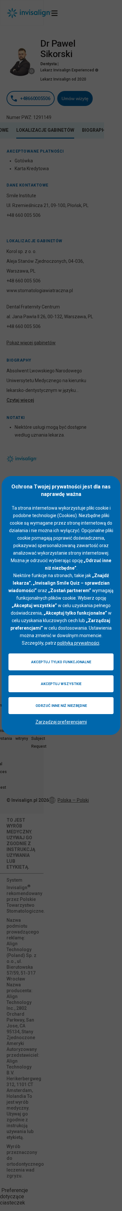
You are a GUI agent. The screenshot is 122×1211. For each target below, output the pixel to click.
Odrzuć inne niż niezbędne (61, 706)
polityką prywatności (78, 643)
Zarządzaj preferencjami (61, 722)
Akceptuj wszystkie (61, 684)
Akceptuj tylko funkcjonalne (61, 662)
